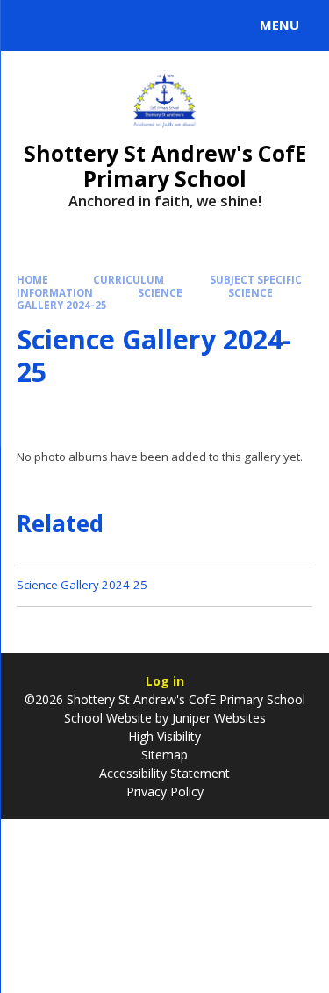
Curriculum (128, 279)
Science (160, 292)
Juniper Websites (217, 717)
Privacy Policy (165, 791)
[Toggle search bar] (33, 25)
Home (32, 279)
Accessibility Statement (164, 773)
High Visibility (164, 736)
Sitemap (164, 754)
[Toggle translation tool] (77, 25)
